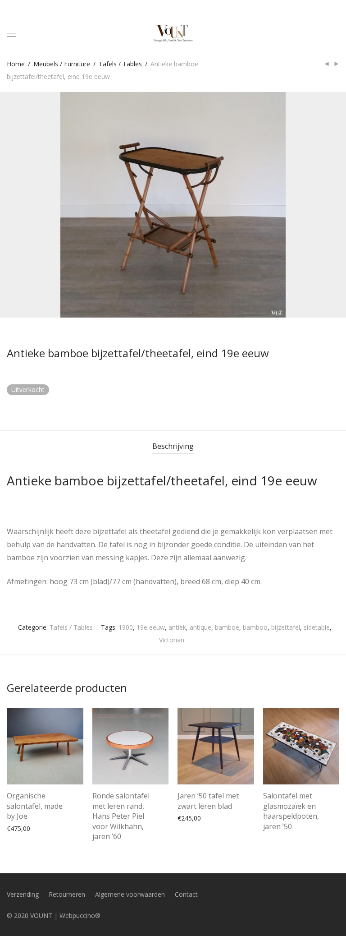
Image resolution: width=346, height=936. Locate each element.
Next (337, 205)
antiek (177, 627)
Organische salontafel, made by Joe (35, 806)
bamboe (227, 627)
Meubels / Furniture (61, 64)
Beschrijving (173, 446)
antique (200, 627)
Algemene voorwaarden (130, 894)
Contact (186, 894)
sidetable (317, 627)
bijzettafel (285, 627)
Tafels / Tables (120, 64)
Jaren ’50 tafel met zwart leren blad (208, 801)
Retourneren (67, 894)
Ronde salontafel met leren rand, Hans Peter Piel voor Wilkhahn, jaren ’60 (121, 816)
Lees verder (276, 824)
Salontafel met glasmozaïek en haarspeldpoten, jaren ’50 (291, 811)
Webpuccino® (79, 915)
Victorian (171, 640)
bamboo (255, 627)
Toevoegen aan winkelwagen (44, 828)
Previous (8, 205)
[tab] (173, 446)
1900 (125, 627)
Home (16, 64)
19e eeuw (151, 627)
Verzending (23, 894)
